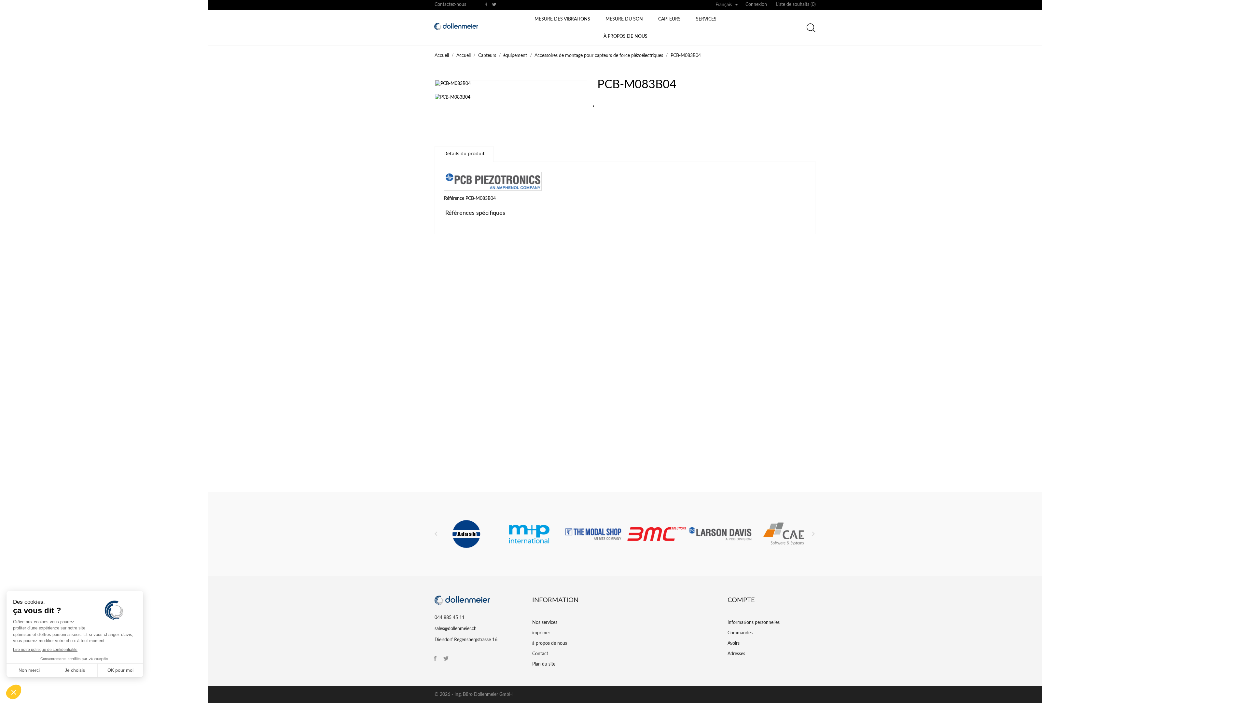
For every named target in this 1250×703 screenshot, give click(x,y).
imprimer (541, 633)
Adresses (736, 654)
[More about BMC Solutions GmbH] (656, 534)
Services (706, 19)
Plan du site (543, 664)
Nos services (544, 622)
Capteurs (669, 19)
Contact (540, 654)
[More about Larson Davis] (720, 534)
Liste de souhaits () (796, 4)
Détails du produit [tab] (464, 153)
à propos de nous (625, 36)
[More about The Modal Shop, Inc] (593, 534)
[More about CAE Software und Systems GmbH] (783, 534)
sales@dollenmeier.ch (456, 629)
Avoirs (734, 643)
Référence (454, 198)
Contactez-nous (450, 4)
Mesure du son (624, 19)
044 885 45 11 (450, 617)
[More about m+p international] (530, 534)
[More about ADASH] (466, 534)
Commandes (740, 633)
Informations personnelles (754, 622)
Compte (741, 600)
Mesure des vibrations (562, 19)
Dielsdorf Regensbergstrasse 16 (466, 640)
